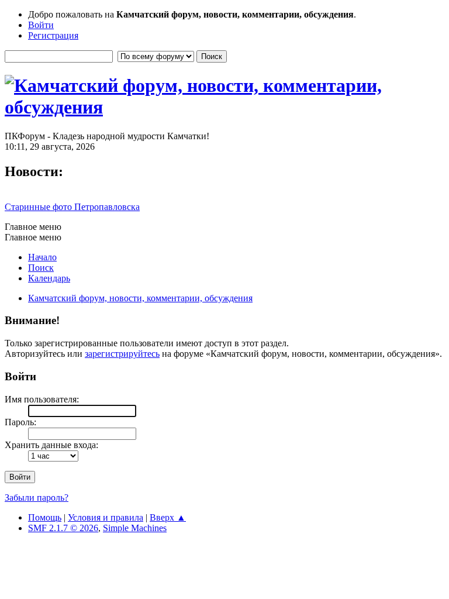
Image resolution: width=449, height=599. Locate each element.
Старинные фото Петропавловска (72, 207)
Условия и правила (105, 517)
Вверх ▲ (168, 517)
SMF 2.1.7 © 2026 (63, 528)
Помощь (44, 517)
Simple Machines (135, 528)
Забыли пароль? (36, 497)
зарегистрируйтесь (122, 354)
